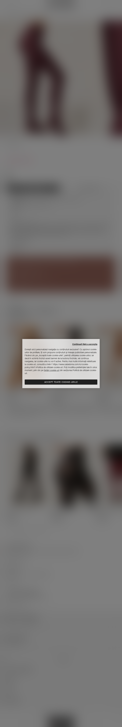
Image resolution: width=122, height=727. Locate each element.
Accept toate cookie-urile (61, 382)
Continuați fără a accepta (84, 344)
